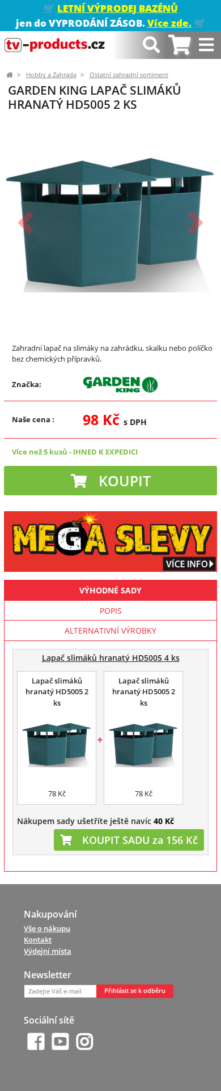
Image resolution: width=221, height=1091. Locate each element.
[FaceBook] (36, 1041)
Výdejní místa (47, 951)
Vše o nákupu (47, 928)
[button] (25, 222)
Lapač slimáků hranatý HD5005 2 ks (57, 692)
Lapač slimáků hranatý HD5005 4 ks (111, 657)
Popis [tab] (111, 610)
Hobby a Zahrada (51, 75)
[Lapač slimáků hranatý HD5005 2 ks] (57, 744)
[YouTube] (60, 1041)
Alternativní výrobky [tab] (110, 630)
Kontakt (38, 940)
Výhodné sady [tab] (110, 590)
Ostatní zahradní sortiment (129, 75)
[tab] (179, 45)
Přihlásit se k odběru (134, 991)
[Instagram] (84, 1041)
